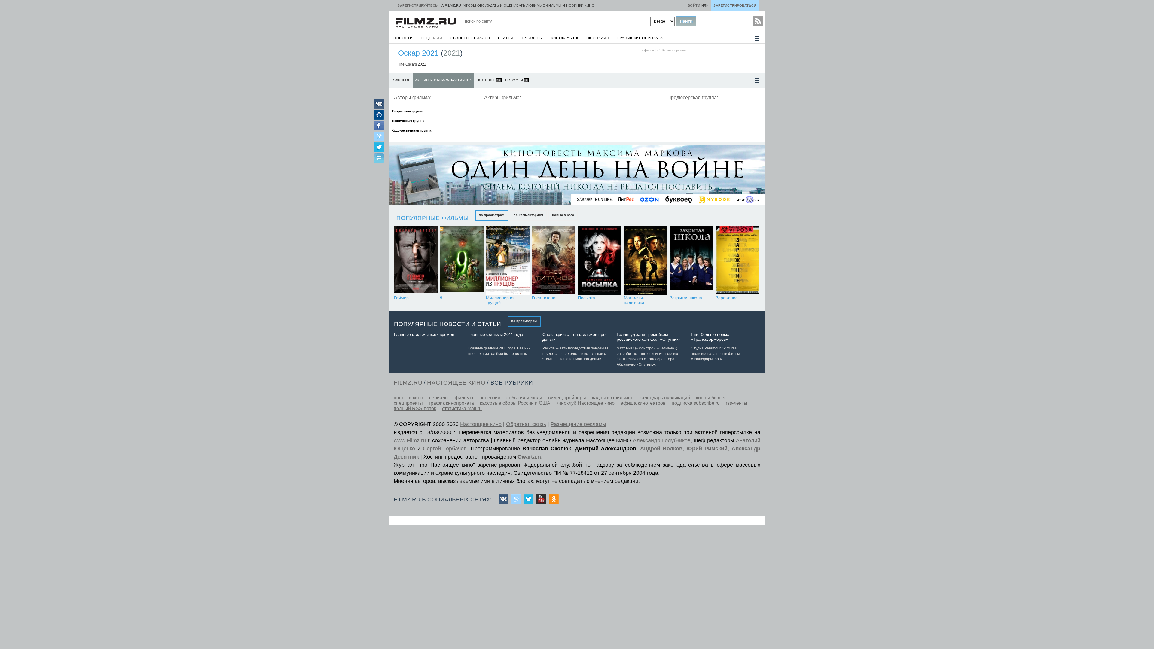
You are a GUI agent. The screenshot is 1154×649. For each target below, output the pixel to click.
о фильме (401, 80)
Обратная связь (526, 424)
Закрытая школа (686, 297)
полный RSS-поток (415, 408)
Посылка (586, 297)
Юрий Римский (707, 449)
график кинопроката (640, 38)
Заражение (727, 297)
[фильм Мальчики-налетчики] (645, 260)
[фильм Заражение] (737, 260)
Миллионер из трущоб (500, 300)
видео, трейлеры (567, 397)
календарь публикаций (665, 397)
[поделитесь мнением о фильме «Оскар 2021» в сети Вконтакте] (379, 107)
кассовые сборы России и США (515, 403)
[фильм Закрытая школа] (691, 260)
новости (403, 38)
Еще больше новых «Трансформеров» (710, 337)
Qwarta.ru (530, 457)
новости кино (408, 397)
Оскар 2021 (418, 53)
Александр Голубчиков (662, 440)
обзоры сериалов (470, 38)
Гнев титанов (544, 297)
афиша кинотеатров (643, 403)
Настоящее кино (481, 424)
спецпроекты (408, 403)
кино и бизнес (711, 397)
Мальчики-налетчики (634, 300)
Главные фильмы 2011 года (495, 334)
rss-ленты (736, 403)
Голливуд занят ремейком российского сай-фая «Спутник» (649, 337)
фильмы (464, 397)
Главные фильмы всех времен (424, 334)
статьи (505, 38)
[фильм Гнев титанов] (553, 260)
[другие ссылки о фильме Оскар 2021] (757, 80)
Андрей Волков (661, 449)
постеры (488, 80)
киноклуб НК (565, 38)
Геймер (401, 297)
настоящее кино (456, 382)
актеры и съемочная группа (443, 80)
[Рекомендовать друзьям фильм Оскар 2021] (379, 158)
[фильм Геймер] (416, 260)
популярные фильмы (432, 218)
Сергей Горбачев (445, 449)
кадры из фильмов (612, 397)
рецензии (432, 38)
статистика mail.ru (462, 408)
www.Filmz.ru (410, 440)
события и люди (524, 397)
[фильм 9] (462, 260)
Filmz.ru (408, 382)
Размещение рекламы (578, 424)
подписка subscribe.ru (696, 403)
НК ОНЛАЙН (597, 38)
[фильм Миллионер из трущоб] (508, 260)
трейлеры (532, 38)
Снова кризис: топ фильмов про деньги (574, 337)
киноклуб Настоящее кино (585, 403)
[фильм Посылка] (599, 260)
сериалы (439, 397)
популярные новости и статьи (447, 324)
